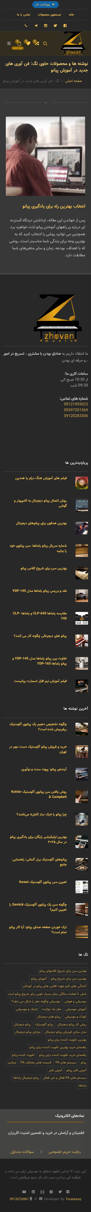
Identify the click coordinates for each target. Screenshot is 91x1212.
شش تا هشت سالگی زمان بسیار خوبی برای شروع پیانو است (47, 993)
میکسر (12, 1062)
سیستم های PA (66, 1062)
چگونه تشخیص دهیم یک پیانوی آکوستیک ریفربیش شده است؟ (38, 727)
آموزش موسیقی (76, 1009)
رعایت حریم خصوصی (64, 1152)
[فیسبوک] (65, 25)
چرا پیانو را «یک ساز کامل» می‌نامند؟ (42, 814)
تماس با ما (23, 14)
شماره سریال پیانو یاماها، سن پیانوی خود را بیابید (38, 548)
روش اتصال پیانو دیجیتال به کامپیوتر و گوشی (40, 503)
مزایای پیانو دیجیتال (28, 1032)
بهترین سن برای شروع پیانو (68, 978)
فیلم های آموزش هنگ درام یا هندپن (41, 478)
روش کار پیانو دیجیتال (72, 1024)
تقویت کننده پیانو (23, 1055)
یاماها (82, 1085)
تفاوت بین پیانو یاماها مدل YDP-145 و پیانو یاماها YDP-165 (39, 661)
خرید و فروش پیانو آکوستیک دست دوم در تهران (38, 749)
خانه (71, 14)
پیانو (83, 1062)
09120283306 (76, 416)
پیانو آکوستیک (44, 1024)
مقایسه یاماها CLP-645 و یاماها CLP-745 (40, 616)
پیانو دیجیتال (22, 1024)
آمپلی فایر (55, 1070)
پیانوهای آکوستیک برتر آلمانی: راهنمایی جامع (39, 862)
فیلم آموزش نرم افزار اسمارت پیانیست (40, 681)
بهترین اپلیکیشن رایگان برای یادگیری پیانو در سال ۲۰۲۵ (38, 839)
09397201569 (76, 410)
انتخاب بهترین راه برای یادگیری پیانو (54, 206)
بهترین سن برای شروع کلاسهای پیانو (62, 970)
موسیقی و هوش (75, 1001)
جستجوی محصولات (49, 14)
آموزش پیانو (39, 978)
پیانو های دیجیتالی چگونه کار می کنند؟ (40, 636)
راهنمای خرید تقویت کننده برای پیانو (62, 1055)
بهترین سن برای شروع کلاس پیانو (44, 568)
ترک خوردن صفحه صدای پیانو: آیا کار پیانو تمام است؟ (38, 929)
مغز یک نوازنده (51, 1009)
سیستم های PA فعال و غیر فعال (64, 1077)
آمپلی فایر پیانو (76, 1070)
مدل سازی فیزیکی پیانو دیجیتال (65, 1032)
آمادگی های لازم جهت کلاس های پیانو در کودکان (54, 986)
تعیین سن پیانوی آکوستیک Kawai (43, 882)
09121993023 (76, 404)
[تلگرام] (36, 25)
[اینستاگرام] (45, 25)
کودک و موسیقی (75, 1016)
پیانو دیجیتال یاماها (26, 1077)
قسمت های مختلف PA (36, 1062)
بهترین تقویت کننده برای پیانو (67, 1039)
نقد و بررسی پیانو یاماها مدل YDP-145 (39, 591)
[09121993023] (26, 25)
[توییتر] (55, 25)
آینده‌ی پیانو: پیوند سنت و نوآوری (44, 769)
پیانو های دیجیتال (48, 1016)
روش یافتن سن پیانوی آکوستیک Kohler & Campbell (39, 794)
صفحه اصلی (73, 81)
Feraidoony (74, 1198)
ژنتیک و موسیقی (27, 1009)
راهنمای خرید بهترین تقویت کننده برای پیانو (58, 1047)
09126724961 (19, 1199)
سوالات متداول (22, 1152)
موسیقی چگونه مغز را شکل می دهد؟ (36, 1001)
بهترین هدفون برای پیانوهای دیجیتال (41, 523)
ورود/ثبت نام (43, 4)
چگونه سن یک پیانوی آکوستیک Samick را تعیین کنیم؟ (38, 907)
